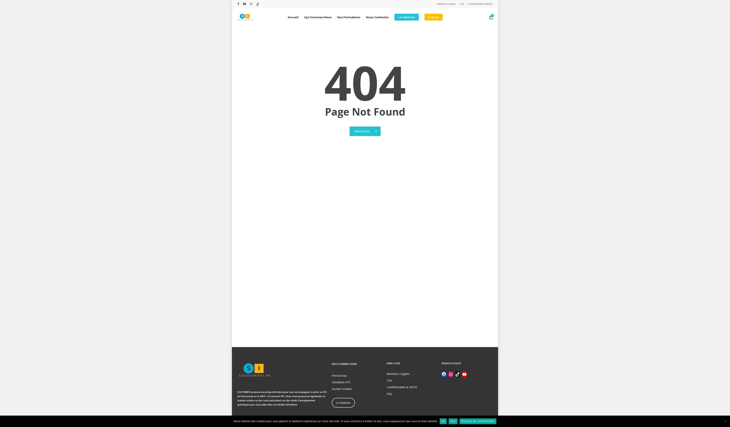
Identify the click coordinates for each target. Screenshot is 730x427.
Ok (443, 421)
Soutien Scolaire (342, 389)
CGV (389, 380)
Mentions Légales (398, 374)
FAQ (389, 394)
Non (453, 421)
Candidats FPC (341, 382)
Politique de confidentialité (477, 421)
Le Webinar (343, 403)
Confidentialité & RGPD (402, 387)
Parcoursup (339, 375)
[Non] (725, 421)
